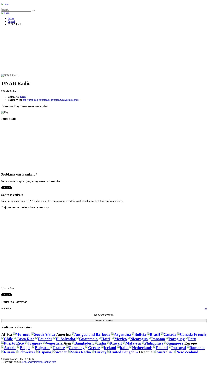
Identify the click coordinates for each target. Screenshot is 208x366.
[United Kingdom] (122, 352)
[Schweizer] (25, 352)
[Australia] (163, 352)
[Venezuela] (53, 343)
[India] (100, 343)
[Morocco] (22, 334)
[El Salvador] (64, 339)
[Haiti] (104, 339)
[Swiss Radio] (79, 352)
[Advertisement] (98, 51)
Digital (11, 21)
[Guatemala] (87, 339)
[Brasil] (153, 334)
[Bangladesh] (83, 343)
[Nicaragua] (138, 339)
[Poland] (160, 348)
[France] (58, 348)
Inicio (11, 18)
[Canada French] (191, 334)
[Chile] (7, 339)
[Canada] (168, 334)
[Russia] (8, 352)
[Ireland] (108, 348)
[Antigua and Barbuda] (91, 334)
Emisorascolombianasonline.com (39, 361)
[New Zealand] (186, 352)
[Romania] (196, 348)
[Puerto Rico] (12, 343)
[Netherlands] (141, 348)
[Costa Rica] (24, 339)
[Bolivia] (139, 334)
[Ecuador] (43, 339)
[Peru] (191, 339)
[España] (43, 352)
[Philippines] (152, 343)
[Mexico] (119, 339)
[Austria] (8, 348)
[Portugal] (177, 348)
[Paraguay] (175, 339)
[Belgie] (23, 348)
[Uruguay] (33, 343)
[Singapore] (173, 343)
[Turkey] (99, 352)
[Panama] (157, 339)
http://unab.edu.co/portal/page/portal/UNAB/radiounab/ (51, 99)
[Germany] (75, 348)
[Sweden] (59, 352)
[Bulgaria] (41, 348)
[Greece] (92, 348)
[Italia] (123, 348)
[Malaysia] (132, 343)
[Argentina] (121, 334)
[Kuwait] (114, 343)
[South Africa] (43, 334)
